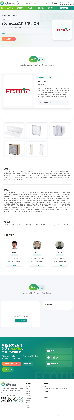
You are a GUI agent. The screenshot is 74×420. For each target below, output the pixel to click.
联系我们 (28, 407)
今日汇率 (28, 393)
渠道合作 (28, 391)
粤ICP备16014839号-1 (52, 415)
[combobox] (36, 3)
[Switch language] (71, 8)
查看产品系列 (27, 364)
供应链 (27, 405)
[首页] (7, 3)
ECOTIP (15, 15)
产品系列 (4, 33)
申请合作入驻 (8, 369)
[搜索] (46, 3)
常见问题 (28, 400)
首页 (5, 15)
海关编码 (28, 396)
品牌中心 (10, 15)
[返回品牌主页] (62, 29)
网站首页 (28, 386)
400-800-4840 (67, 4)
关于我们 (28, 403)
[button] (29, 8)
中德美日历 (29, 398)
